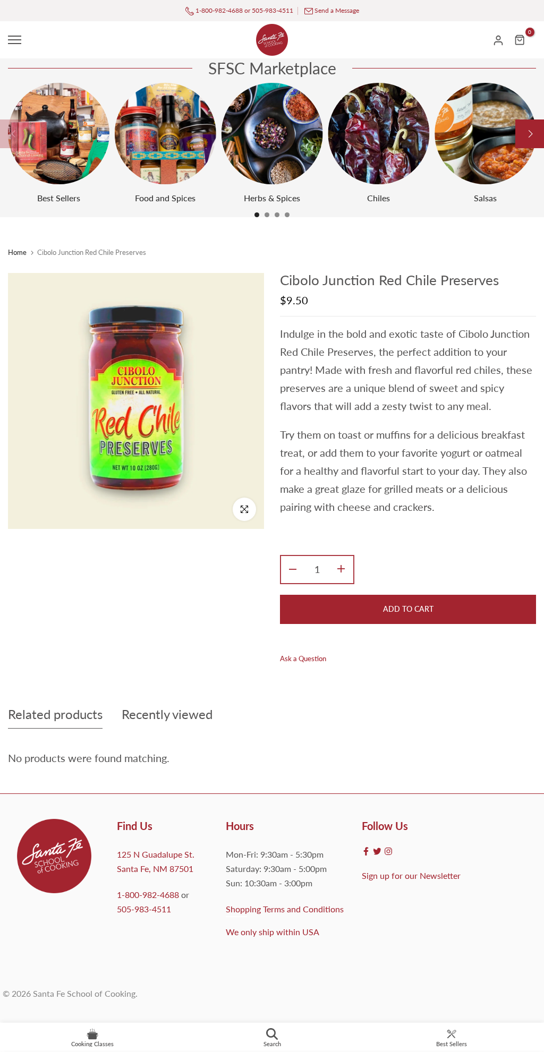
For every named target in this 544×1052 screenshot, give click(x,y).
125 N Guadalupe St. (155, 854)
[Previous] (14, 133)
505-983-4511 (272, 10)
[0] (520, 39)
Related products (55, 714)
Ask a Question (303, 658)
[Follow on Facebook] (366, 851)
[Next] (529, 133)
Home (17, 252)
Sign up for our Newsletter (411, 875)
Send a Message (336, 10)
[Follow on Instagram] (388, 851)
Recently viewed (167, 714)
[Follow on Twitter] (377, 851)
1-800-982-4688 (218, 10)
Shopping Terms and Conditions (285, 909)
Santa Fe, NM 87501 (155, 868)
